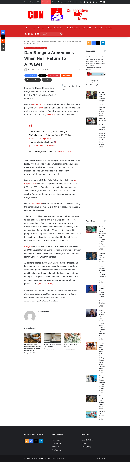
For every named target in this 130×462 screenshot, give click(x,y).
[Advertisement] (96, 184)
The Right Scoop (57, 450)
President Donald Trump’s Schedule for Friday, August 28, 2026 (102, 382)
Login (84, 443)
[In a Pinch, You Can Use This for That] (52, 338)
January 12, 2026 (64, 151)
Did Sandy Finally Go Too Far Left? (102, 400)
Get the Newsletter (73, 28)
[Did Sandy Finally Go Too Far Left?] (91, 398)
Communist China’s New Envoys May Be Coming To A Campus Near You (102, 294)
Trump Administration (55, 28)
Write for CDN (87, 28)
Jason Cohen (32, 70)
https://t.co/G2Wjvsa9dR (40, 138)
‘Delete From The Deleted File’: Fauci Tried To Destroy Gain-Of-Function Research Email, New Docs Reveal (102, 323)
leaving (40, 108)
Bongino (28, 246)
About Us (108, 28)
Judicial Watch (56, 443)
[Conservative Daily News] (58, 14)
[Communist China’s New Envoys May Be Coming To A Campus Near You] (91, 289)
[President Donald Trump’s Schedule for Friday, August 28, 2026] (91, 378)
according (51, 115)
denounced (37, 203)
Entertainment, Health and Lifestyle (51, 41)
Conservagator (56, 440)
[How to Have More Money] (72, 338)
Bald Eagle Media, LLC (59, 458)
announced (37, 104)
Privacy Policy (86, 446)
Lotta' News (55, 446)
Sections (41, 28)
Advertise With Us (87, 440)
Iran (33, 28)
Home (28, 28)
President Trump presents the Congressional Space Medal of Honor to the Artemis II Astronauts (102, 266)
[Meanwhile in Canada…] (91, 414)
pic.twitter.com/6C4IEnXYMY (42, 145)
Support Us (99, 28)
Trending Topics (35, 41)
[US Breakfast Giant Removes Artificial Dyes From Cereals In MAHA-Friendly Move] (32, 338)
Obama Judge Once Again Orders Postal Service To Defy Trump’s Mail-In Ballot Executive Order (102, 355)
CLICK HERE (101, 61)
